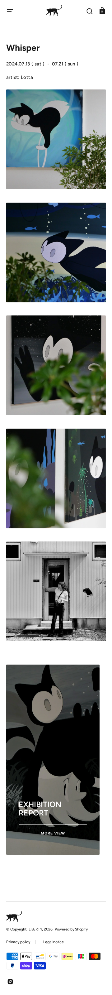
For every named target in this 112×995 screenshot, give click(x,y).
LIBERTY (35, 929)
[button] (10, 10)
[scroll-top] (99, 982)
